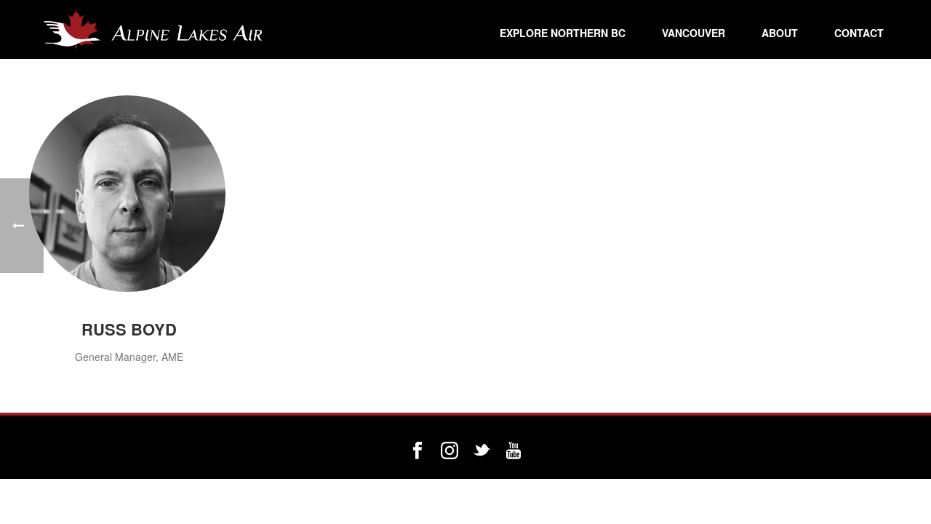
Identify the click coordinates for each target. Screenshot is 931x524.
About (780, 32)
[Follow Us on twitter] (481, 451)
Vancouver (693, 32)
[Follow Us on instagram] (449, 451)
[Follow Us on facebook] (417, 451)
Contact (859, 32)
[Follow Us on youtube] (513, 451)
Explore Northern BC (563, 32)
